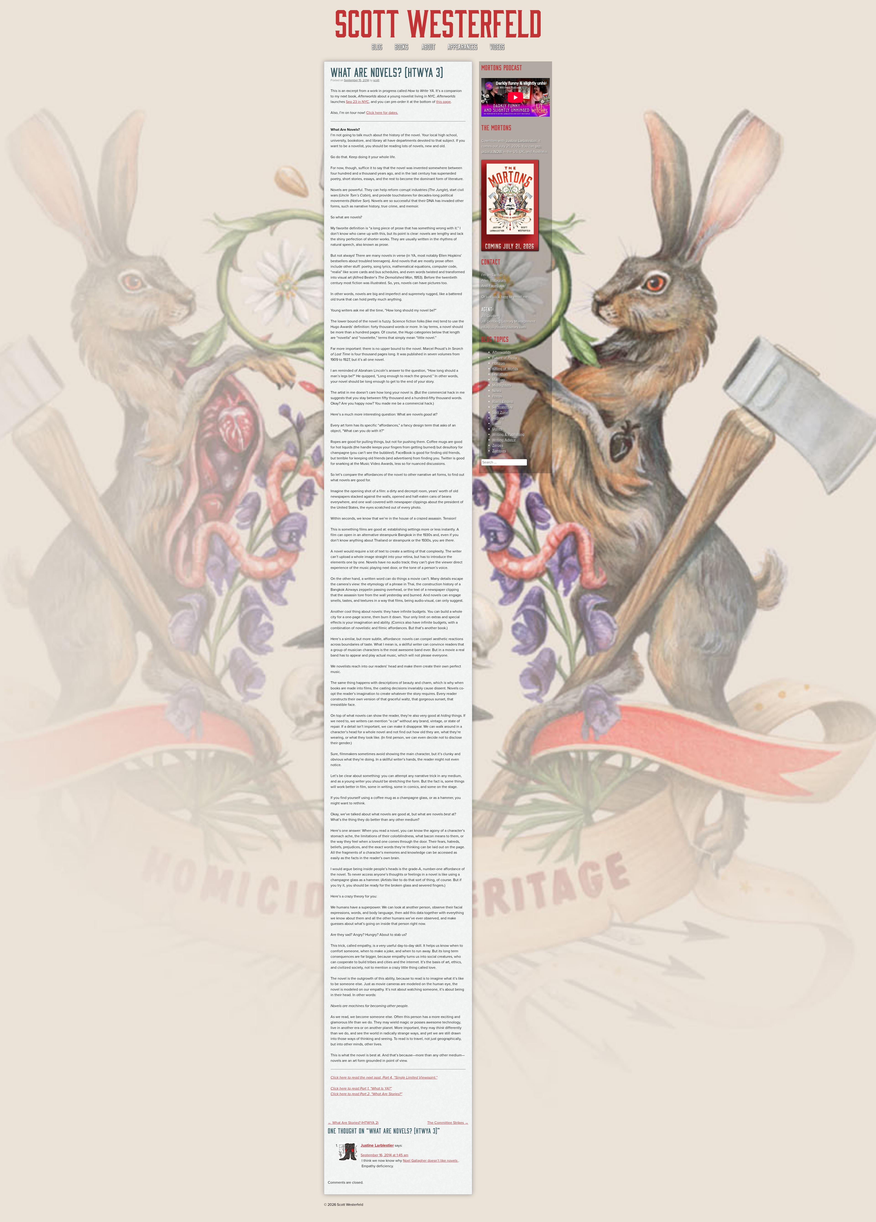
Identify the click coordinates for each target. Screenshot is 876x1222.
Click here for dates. (382, 112)
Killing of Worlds (505, 368)
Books (401, 46)
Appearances (462, 46)
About (428, 46)
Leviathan (500, 374)
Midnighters (501, 385)
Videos (497, 46)
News (496, 390)
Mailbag (498, 379)
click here (500, 297)
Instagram (498, 280)
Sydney (498, 418)
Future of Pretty (504, 358)
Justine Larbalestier (521, 141)
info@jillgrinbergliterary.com (503, 327)
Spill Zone (500, 412)
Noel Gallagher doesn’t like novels (430, 1160)
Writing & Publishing (508, 434)
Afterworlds (501, 352)
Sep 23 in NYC (357, 101)
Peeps (497, 396)
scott (376, 80)
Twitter (497, 275)
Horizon (498, 363)
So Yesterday (502, 407)
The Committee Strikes (447, 1122)
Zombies (499, 451)
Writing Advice (504, 440)
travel (496, 423)
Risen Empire (502, 401)
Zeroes (497, 445)
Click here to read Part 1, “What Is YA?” (361, 1088)
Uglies (497, 429)
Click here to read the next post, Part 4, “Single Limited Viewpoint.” (384, 1077)
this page (443, 101)
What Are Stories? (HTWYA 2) (353, 1122)
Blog (377, 46)
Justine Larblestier (377, 1145)
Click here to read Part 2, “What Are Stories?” (366, 1094)
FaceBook (497, 286)
